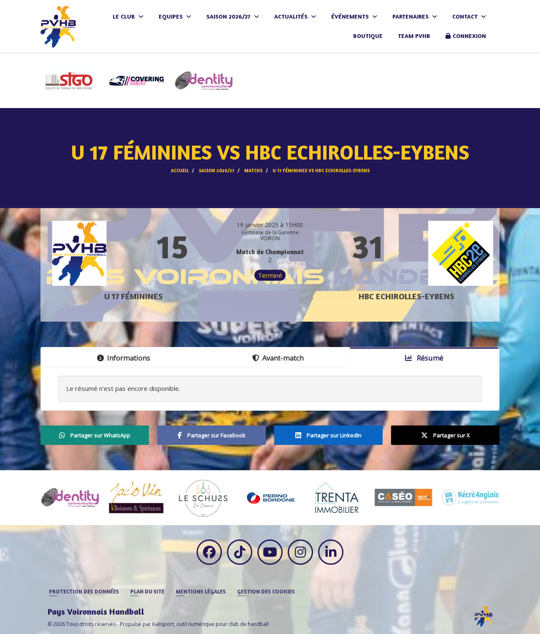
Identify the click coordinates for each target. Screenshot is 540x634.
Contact (465, 16)
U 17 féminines (133, 296)
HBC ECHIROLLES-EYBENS (406, 296)
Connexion (469, 35)
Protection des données (84, 591)
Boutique (368, 35)
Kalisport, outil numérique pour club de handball (210, 624)
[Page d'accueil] (483, 616)
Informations (128, 358)
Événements (350, 16)
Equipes (171, 16)
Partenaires (411, 16)
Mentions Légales (201, 591)
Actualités (291, 16)
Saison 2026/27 (229, 16)
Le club (125, 16)
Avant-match (283, 358)
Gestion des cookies (266, 591)
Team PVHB (414, 35)
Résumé (429, 358)
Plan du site (147, 591)
